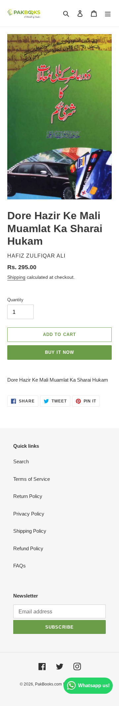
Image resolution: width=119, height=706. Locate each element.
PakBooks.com (48, 684)
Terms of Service (31, 479)
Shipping (16, 277)
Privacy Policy (28, 514)
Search (21, 461)
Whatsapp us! (94, 685)
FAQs (19, 565)
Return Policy (27, 496)
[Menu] (108, 13)
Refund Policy (28, 548)
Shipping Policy (29, 531)
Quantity (15, 299)
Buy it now (59, 352)
